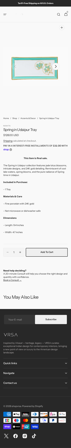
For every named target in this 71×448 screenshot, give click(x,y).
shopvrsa (16, 406)
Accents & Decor (28, 118)
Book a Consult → (12, 280)
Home (6, 118)
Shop (14, 118)
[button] (5, 14)
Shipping (7, 140)
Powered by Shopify (32, 406)
